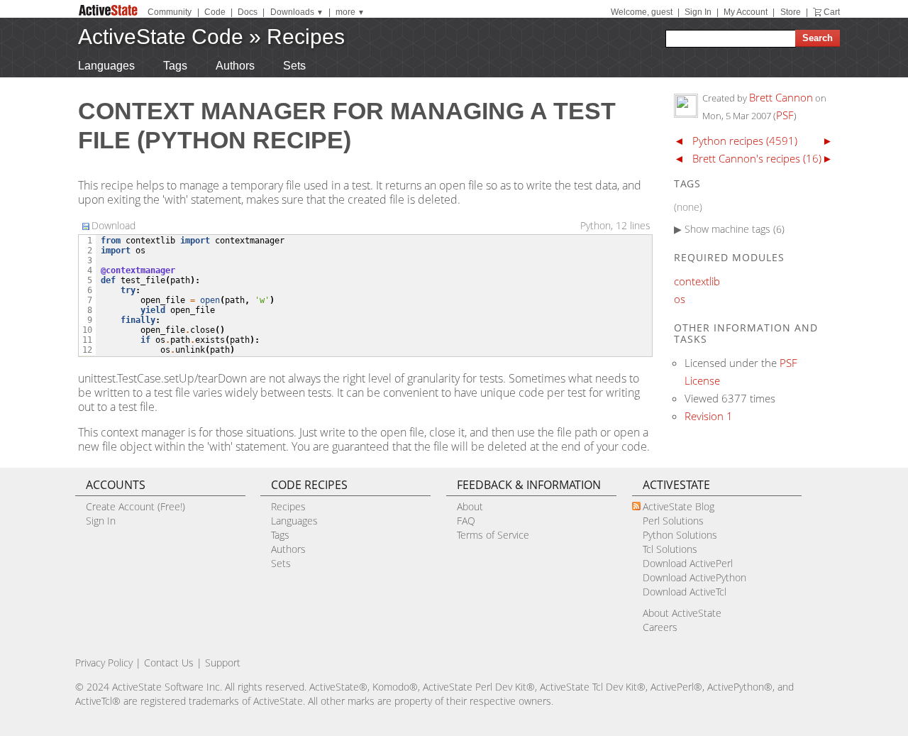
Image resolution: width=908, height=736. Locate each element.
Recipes (306, 36)
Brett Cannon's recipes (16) (756, 158)
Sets (294, 66)
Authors (235, 66)
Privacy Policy (104, 662)
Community (170, 12)
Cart (832, 12)
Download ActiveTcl (684, 591)
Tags (175, 66)
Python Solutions (680, 535)
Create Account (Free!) (135, 506)
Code (215, 12)
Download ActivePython (694, 577)
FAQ (466, 520)
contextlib (697, 281)
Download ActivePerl (688, 563)
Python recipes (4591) (744, 140)
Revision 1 (709, 416)
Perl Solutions (673, 520)
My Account (746, 12)
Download (113, 225)
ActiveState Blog (678, 506)
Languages (106, 66)
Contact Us (169, 662)
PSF (785, 115)
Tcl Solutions (670, 549)
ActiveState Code (160, 36)
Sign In (698, 12)
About (470, 506)
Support (222, 662)
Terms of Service (493, 535)
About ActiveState (682, 613)
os (679, 299)
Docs (248, 12)
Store (790, 12)
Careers (660, 627)
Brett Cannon (781, 97)
